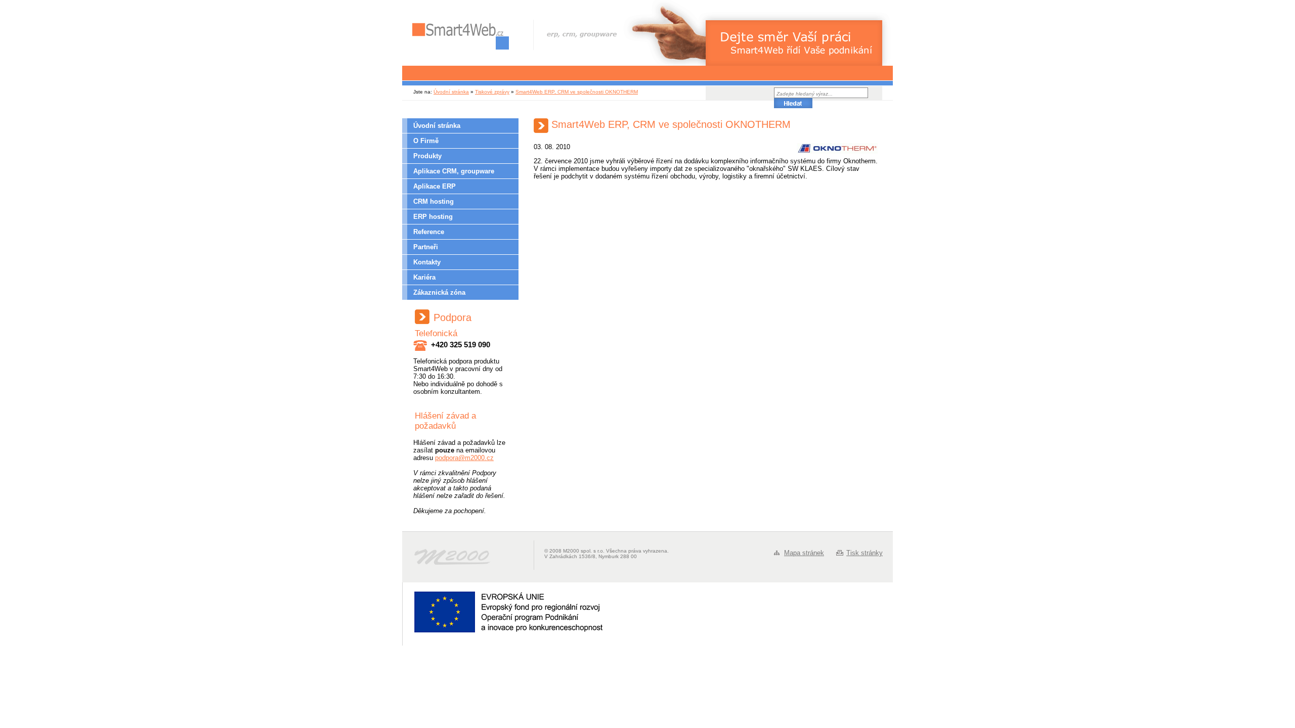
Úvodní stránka (451, 92)
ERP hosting (433, 216)
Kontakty (427, 262)
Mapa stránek (804, 553)
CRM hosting (433, 201)
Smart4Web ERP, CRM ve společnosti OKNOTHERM (576, 92)
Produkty (427, 156)
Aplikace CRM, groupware (453, 171)
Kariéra (424, 277)
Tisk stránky (864, 553)
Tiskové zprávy (492, 92)
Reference (428, 232)
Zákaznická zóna (439, 292)
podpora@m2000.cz (464, 458)
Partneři (425, 247)
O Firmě (426, 141)
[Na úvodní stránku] (460, 36)
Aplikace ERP (434, 186)
